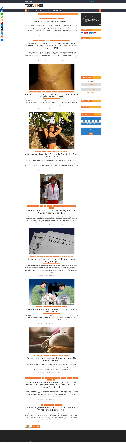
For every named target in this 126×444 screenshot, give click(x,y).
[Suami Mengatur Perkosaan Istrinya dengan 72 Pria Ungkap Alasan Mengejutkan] (51, 189)
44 (34, 426)
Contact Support (28, 1)
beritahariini (60, 91)
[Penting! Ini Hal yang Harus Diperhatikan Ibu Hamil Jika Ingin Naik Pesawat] (51, 340)
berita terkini (54, 91)
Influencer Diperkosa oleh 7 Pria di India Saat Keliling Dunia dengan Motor (51, 155)
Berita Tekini (48, 91)
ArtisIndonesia (46, 355)
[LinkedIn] (1, 25)
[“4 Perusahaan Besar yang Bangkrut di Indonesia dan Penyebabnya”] (51, 241)
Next (38, 426)
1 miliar (53, 256)
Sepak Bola (64, 40)
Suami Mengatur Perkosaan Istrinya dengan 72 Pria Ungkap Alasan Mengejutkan (51, 211)
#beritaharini (41, 18)
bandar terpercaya (54, 355)
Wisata (60, 404)
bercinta (44, 151)
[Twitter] (1, 11)
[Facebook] (1, 8)
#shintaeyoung (47, 256)
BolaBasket (63, 378)
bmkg (59, 18)
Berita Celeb (53, 151)
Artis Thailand (39, 355)
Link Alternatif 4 (91, 92)
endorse (61, 355)
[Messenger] (1, 34)
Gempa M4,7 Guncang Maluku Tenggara (51, 21)
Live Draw (48, 10)
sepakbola (75, 378)
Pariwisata (52, 404)
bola (59, 378)
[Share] (1, 40)
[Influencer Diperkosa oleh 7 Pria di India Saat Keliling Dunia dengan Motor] (51, 130)
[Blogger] (1, 19)
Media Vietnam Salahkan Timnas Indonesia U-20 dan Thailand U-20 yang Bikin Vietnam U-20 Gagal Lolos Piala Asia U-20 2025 (51, 45)
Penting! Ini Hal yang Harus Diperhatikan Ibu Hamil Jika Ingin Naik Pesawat (51, 359)
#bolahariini (52, 40)
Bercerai (59, 306)
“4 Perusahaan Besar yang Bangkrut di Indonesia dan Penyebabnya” (51, 260)
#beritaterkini (48, 18)
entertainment (67, 355)
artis (45, 206)
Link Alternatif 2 (91, 87)
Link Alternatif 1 (91, 84)
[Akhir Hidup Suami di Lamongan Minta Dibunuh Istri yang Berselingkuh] (51, 292)
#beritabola (35, 40)
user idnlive (51, 35)
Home (29, 10)
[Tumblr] (1, 28)
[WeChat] (1, 17)
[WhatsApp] (1, 14)
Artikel (41, 206)
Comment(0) (59, 35)
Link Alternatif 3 (91, 89)
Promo (35, 10)
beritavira (66, 91)
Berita (43, 91)
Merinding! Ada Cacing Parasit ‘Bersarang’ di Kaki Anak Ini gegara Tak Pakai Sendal (51, 95)
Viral (62, 18)
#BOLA (47, 40)
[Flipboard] (1, 22)
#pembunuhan (53, 306)
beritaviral (55, 18)
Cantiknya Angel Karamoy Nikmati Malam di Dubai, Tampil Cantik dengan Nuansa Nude (51, 408)
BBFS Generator (57, 10)
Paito (41, 10)
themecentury (44, 441)
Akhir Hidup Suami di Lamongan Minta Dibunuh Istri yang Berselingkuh (51, 310)
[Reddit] (1, 37)
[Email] (1, 31)
